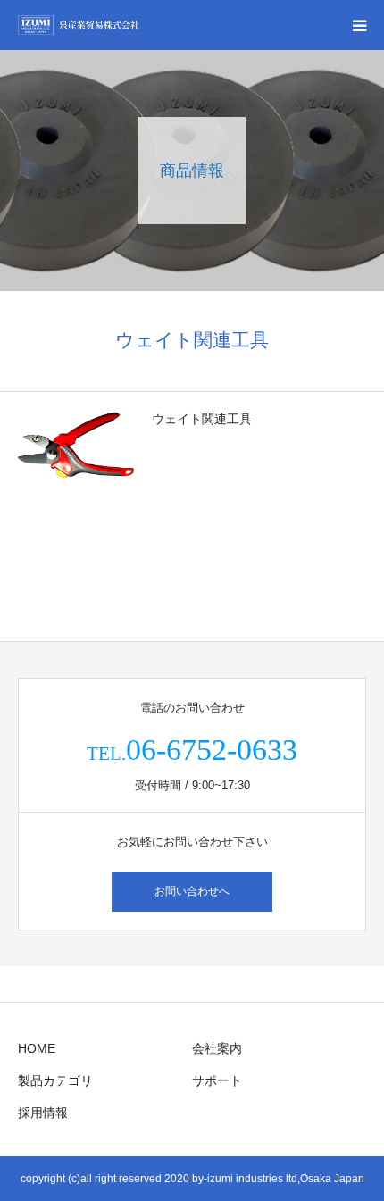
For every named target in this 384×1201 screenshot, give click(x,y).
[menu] (359, 25)
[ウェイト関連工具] (76, 445)
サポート (217, 1080)
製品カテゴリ (55, 1080)
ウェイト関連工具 (202, 419)
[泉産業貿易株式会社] (78, 25)
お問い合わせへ (192, 891)
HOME (36, 1048)
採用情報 (43, 1112)
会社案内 (217, 1048)
